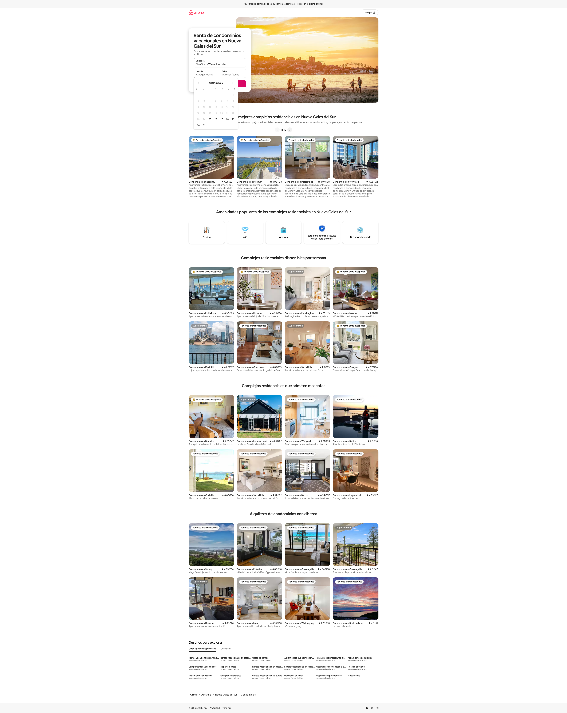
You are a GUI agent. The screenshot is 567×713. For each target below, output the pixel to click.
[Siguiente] (289, 129)
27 (221, 119)
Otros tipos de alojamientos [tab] (202, 648)
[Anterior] (277, 129)
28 (227, 119)
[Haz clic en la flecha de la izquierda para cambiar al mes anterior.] (199, 83)
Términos (227, 708)
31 (204, 125)
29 (233, 119)
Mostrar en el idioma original (309, 4)
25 (210, 119)
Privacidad (215, 708)
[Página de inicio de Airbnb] (196, 12)
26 (215, 119)
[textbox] (206, 74)
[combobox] (220, 64)
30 (198, 125)
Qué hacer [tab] (226, 648)
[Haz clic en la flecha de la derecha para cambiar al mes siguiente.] (233, 83)
